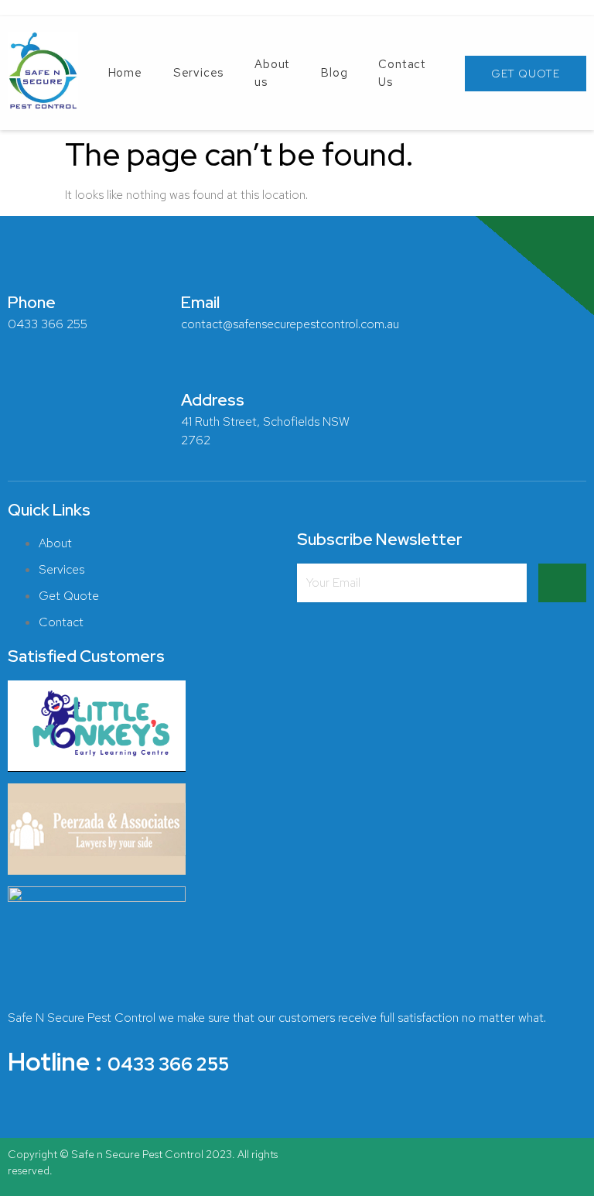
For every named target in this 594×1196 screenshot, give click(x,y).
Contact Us (402, 73)
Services (198, 73)
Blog (334, 73)
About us (272, 73)
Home (125, 73)
